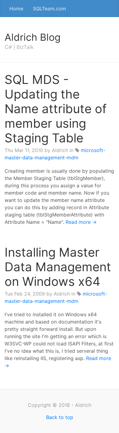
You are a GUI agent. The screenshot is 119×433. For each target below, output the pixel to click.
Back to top (59, 417)
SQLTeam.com (49, 8)
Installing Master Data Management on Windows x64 (58, 267)
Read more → (81, 222)
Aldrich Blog (33, 37)
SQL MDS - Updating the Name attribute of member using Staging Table (55, 108)
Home (16, 8)
